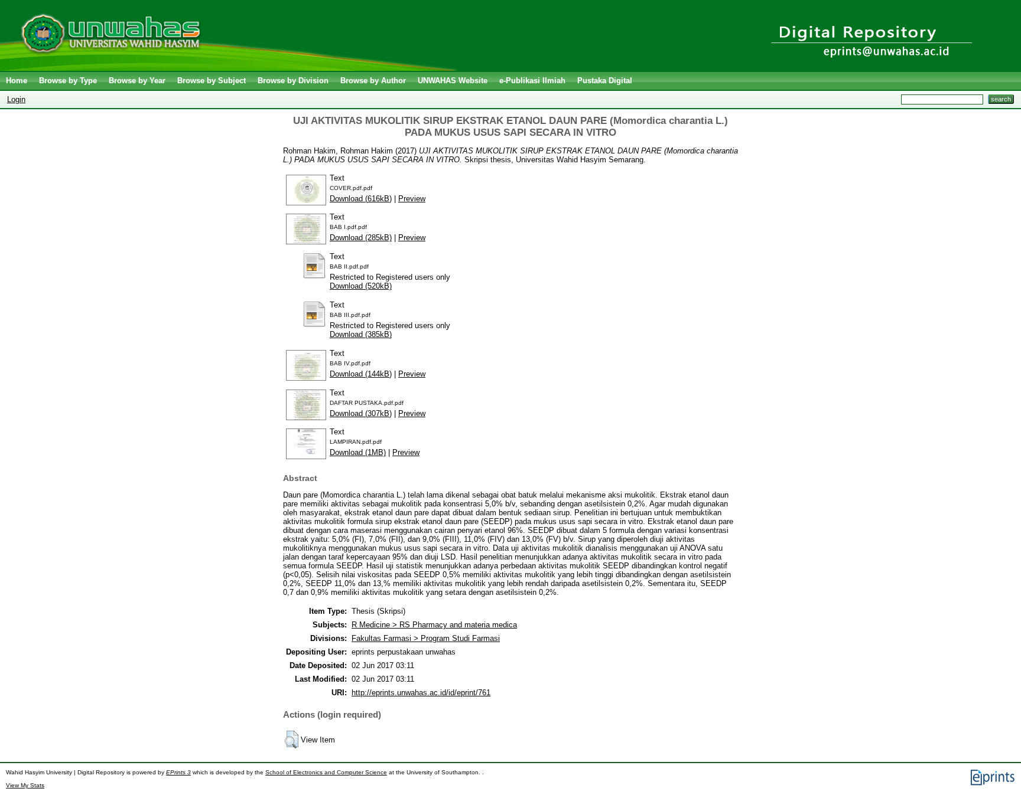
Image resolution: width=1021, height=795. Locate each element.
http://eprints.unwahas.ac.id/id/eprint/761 (421, 692)
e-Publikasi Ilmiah (532, 80)
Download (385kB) (361, 334)
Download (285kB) (361, 237)
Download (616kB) (361, 198)
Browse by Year (137, 80)
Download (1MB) (358, 452)
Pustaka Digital (604, 80)
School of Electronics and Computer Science (326, 772)
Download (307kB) (361, 413)
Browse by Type (68, 80)
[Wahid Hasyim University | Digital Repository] (232, 68)
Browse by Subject (211, 80)
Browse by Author (373, 80)
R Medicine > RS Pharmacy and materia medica (434, 624)
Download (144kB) (361, 373)
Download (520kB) (361, 286)
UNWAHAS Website (452, 80)
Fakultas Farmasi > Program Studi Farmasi (426, 638)
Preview (411, 198)
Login (16, 99)
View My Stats (25, 785)
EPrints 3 (178, 772)
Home (16, 80)
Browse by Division (293, 80)
